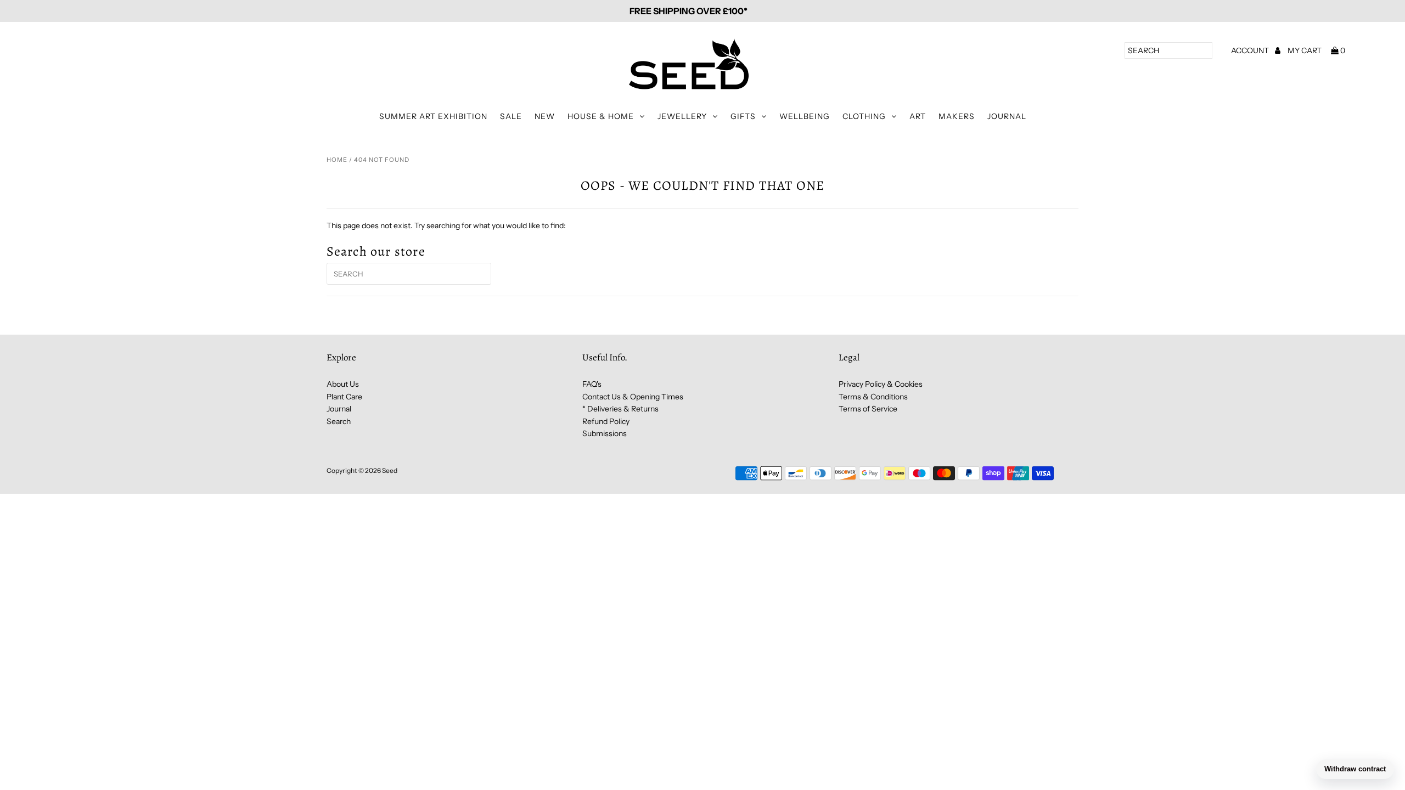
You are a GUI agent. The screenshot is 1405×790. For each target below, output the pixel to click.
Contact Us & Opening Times (632, 397)
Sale (511, 116)
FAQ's (592, 384)
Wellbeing (804, 116)
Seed (389, 470)
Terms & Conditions (873, 397)
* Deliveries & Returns (620, 409)
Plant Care (344, 397)
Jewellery (682, 116)
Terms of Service (868, 409)
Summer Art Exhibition (433, 116)
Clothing (864, 116)
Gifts (743, 116)
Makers (956, 116)
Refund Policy (606, 421)
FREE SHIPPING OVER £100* (689, 10)
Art (917, 116)
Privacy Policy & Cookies (881, 384)
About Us (343, 384)
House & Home (600, 116)
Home (337, 159)
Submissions (604, 433)
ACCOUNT (1251, 50)
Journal (1006, 116)
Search (339, 421)
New (545, 116)
